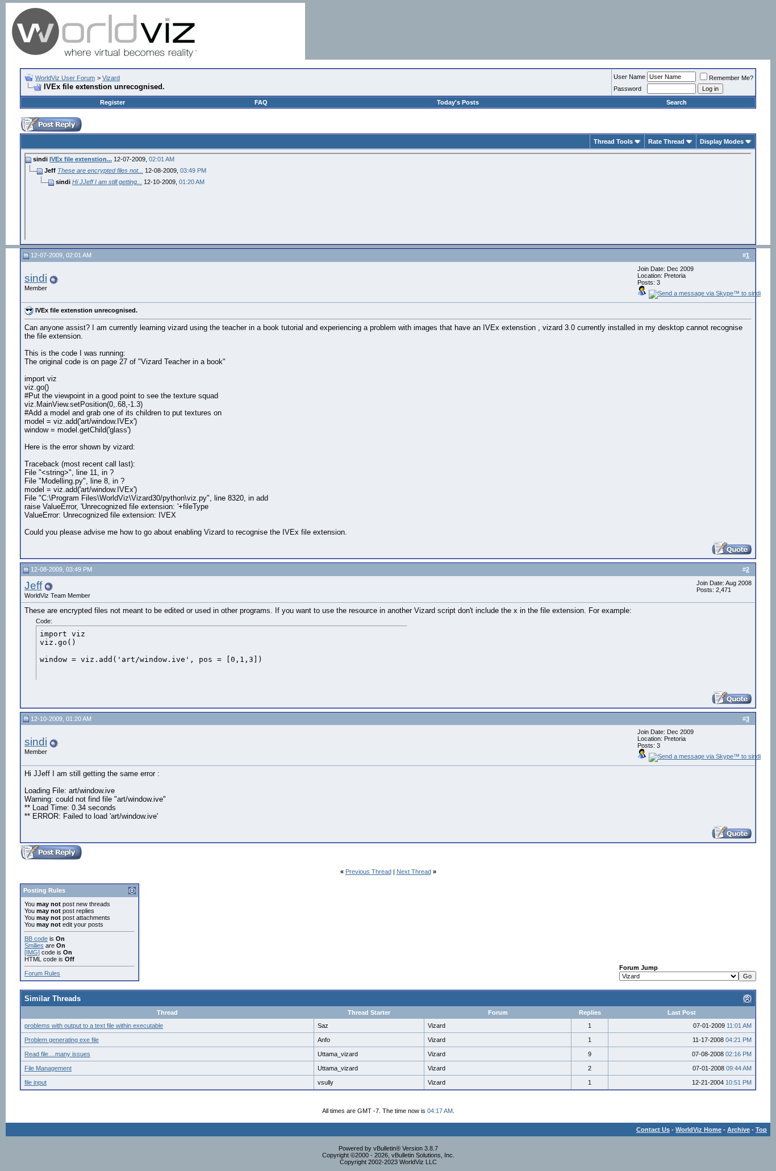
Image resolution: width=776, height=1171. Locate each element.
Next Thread (414, 871)
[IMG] (32, 952)
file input (35, 1082)
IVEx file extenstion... (80, 159)
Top (761, 1129)
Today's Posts (458, 102)
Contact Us (653, 1129)
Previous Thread (368, 871)
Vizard (111, 77)
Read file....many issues (57, 1054)
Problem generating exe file (61, 1039)
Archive (738, 1129)
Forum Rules (42, 973)
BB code (36, 938)
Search (676, 102)
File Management (48, 1068)
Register (112, 102)
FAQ (261, 102)
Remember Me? (731, 77)
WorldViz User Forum (65, 77)
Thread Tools (613, 141)
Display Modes (722, 141)
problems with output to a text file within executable (93, 1025)
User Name (629, 76)
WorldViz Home (698, 1129)
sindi (35, 278)
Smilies (34, 945)
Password (627, 88)
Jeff (33, 585)
